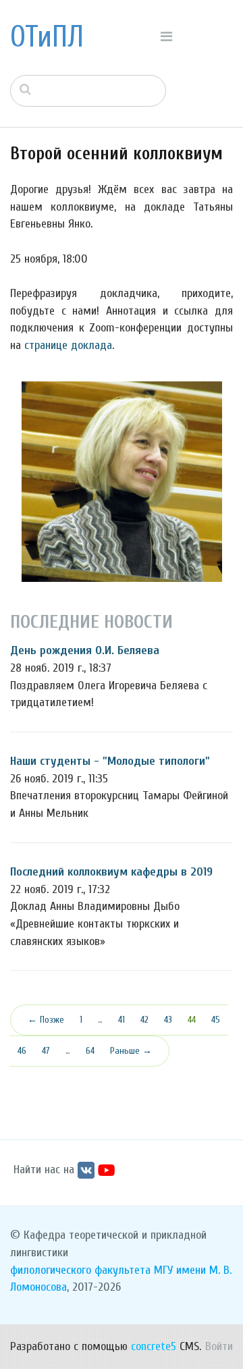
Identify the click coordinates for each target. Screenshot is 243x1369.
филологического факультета (80, 1270)
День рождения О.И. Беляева (84, 650)
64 (90, 1050)
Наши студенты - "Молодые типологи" (110, 761)
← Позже (46, 1019)
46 (22, 1050)
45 (215, 1019)
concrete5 (153, 1346)
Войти (219, 1346)
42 (144, 1019)
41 (121, 1019)
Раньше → (131, 1050)
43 (168, 1019)
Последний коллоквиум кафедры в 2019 (111, 872)
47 (46, 1050)
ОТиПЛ (47, 37)
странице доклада (68, 345)
